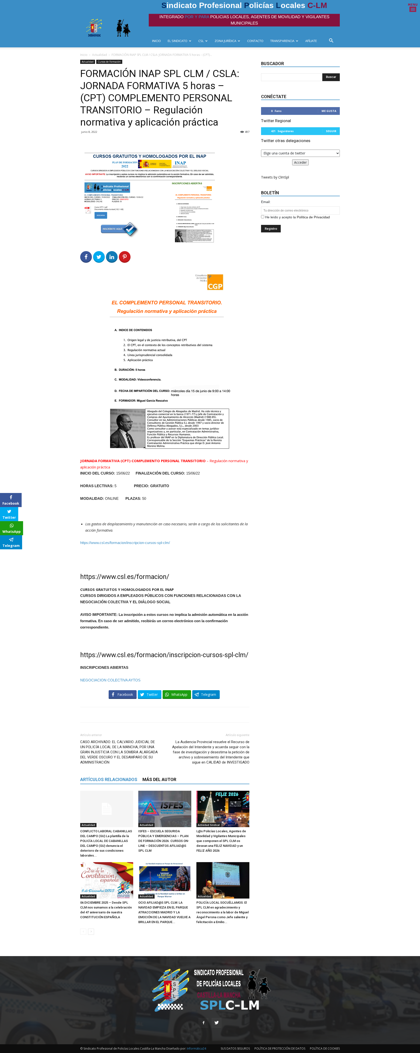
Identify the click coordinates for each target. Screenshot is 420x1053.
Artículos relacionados (108, 779)
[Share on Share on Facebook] (86, 257)
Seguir (331, 131)
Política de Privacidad (313, 217)
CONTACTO (255, 41)
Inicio (84, 55)
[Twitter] (216, 1023)
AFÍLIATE (311, 41)
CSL (201, 41)
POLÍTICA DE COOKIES (325, 1048)
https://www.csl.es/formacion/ (124, 577)
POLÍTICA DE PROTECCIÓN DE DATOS (279, 1048)
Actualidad (99, 55)
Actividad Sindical (209, 825)
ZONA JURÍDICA (225, 41)
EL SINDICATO (177, 41)
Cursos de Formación (109, 61)
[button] (332, 41)
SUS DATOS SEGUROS (235, 1048)
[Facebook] (203, 1023)
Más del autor (159, 779)
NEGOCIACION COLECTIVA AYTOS (110, 680)
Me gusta (329, 111)
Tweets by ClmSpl (275, 177)
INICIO (156, 41)
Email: (266, 202)
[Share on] (4, 554)
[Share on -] (112, 257)
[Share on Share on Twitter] (99, 257)
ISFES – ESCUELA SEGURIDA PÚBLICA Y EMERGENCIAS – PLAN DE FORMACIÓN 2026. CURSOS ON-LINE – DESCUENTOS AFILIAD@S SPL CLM (163, 840)
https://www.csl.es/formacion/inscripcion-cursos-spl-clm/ (125, 543)
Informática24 (196, 1048)
